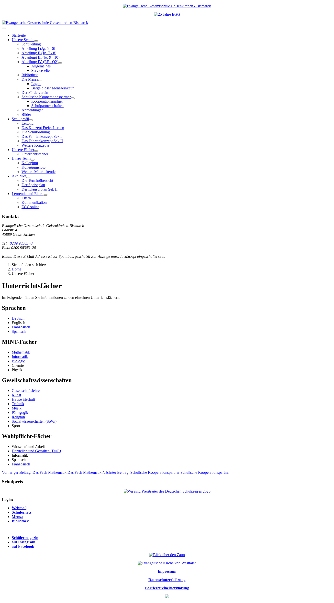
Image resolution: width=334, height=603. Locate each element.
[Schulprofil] (31, 120)
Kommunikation (34, 202)
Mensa (17, 517)
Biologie (18, 361)
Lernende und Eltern (28, 194)
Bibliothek (30, 75)
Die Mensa (30, 79)
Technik (18, 404)
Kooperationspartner (47, 101)
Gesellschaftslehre (26, 390)
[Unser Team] (32, 160)
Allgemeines (41, 66)
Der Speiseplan (33, 185)
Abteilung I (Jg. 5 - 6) (38, 48)
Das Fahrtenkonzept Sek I (42, 136)
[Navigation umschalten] (4, 28)
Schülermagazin (25, 538)
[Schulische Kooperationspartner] (73, 98)
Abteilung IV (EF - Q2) (40, 62)
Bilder (26, 114)
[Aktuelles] (28, 177)
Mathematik (21, 352)
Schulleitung (31, 44)
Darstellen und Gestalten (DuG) (36, 451)
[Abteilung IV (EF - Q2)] (60, 63)
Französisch (21, 327)
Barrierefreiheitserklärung (167, 588)
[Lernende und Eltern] (45, 195)
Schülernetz (21, 512)
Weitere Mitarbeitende (39, 172)
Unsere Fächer (23, 150)
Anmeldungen (33, 110)
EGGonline (30, 207)
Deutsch (18, 318)
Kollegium (30, 163)
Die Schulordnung (36, 132)
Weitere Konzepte (35, 145)
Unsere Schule (23, 40)
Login (36, 84)
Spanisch (19, 331)
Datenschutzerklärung (167, 580)
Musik (17, 408)
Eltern (26, 198)
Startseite (19, 35)
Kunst (16, 395)
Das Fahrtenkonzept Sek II (42, 141)
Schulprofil (20, 119)
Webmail (19, 508)
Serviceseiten (41, 70)
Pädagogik (20, 412)
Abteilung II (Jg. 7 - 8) (39, 53)
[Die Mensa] (40, 80)
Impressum (167, 571)
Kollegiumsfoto (33, 167)
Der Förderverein (35, 92)
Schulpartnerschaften (47, 106)
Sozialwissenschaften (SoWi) (34, 421)
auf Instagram (23, 542)
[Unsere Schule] (36, 41)
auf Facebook (23, 546)
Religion (18, 417)
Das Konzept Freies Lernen (43, 128)
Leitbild (27, 123)
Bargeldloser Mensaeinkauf (52, 88)
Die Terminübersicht (37, 180)
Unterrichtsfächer (35, 154)
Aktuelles (19, 176)
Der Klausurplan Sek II (39, 189)
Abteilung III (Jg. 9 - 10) (40, 57)
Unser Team (21, 158)
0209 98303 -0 (21, 243)
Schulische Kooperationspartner (46, 97)
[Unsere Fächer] (36, 151)
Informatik (20, 357)
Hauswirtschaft (23, 399)
